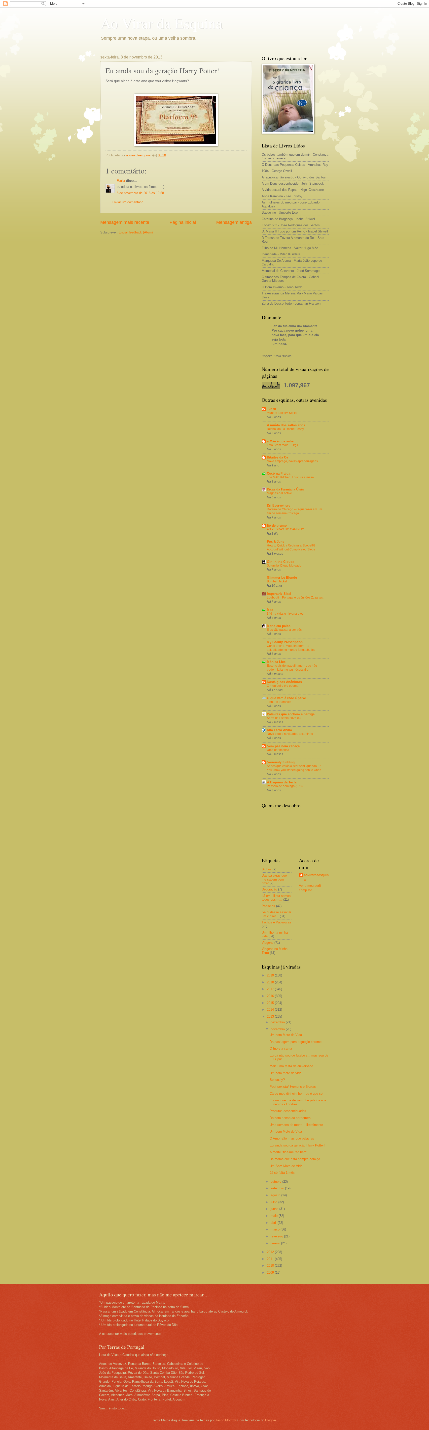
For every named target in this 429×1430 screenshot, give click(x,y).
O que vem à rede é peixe (286, 698)
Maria (121, 181)
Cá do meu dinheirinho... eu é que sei (296, 1093)
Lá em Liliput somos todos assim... (276, 897)
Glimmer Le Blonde (282, 577)
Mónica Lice (276, 662)
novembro (278, 1029)
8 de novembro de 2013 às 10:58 (140, 193)
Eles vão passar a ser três (284, 629)
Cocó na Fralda (278, 473)
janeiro (276, 1243)
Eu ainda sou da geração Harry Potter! (297, 1145)
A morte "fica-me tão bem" (289, 1152)
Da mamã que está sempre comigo (295, 1159)
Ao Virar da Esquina (161, 23)
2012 (271, 1252)
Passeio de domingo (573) (285, 786)
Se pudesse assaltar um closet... (276, 914)
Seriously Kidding (281, 762)
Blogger (270, 1420)
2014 (271, 1009)
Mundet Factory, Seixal (282, 413)
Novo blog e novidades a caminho (290, 734)
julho (274, 1202)
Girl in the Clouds (280, 562)
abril (274, 1223)
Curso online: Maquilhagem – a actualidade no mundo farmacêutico (291, 648)
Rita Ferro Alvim (279, 730)
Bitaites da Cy (277, 457)
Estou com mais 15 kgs (282, 445)
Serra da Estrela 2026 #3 (284, 718)
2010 (271, 1265)
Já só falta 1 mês (282, 1172)
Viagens (267, 942)
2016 (271, 996)
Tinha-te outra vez (279, 702)
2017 (271, 989)
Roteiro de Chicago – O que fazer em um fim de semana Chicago (294, 511)
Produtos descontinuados (288, 1111)
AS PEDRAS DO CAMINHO (285, 529)
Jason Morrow (225, 1420)
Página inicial (183, 222)
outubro (276, 1181)
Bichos (267, 869)
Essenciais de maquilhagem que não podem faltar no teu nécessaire (292, 667)
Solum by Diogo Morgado (284, 565)
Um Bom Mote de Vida (286, 1166)
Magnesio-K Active (279, 493)
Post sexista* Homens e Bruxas (293, 1086)
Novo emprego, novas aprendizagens (292, 461)
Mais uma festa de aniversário (291, 1066)
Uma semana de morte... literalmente (296, 1125)
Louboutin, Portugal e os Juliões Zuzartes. (295, 597)
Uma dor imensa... (279, 750)
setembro (278, 1188)
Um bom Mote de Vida (286, 1035)
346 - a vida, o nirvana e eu (285, 613)
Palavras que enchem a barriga (291, 714)
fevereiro (277, 1236)
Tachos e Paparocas (276, 922)
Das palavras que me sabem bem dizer (274, 879)
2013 (271, 1016)
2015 (271, 1003)
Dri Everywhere (278, 505)
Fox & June (275, 541)
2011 (271, 1259)
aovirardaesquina (316, 877)
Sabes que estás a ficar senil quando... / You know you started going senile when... (295, 768)
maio (275, 1216)
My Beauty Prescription (285, 642)
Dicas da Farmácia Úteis (285, 489)
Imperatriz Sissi (279, 594)
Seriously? (277, 1080)
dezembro (278, 1022)
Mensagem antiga (234, 222)
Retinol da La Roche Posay (285, 429)
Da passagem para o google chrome (296, 1042)
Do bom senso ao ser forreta (290, 1118)
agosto (276, 1195)
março (276, 1229)
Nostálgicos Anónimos (284, 682)
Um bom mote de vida (285, 1073)
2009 (271, 1272)
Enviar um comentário (127, 202)
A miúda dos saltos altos (286, 425)
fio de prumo (277, 525)
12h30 (271, 409)
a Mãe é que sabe (280, 441)
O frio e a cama (281, 1048)
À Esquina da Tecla (281, 782)
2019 (271, 975)
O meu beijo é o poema (282, 685)
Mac (270, 610)
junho (275, 1209)
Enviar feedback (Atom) (136, 232)
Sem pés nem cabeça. (284, 746)
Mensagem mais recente (124, 222)
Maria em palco (278, 626)
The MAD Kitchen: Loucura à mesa (290, 477)
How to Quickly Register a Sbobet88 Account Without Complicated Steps (291, 547)
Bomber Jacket (277, 581)
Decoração (269, 889)
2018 (271, 982)
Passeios (268, 906)
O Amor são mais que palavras (292, 1138)
